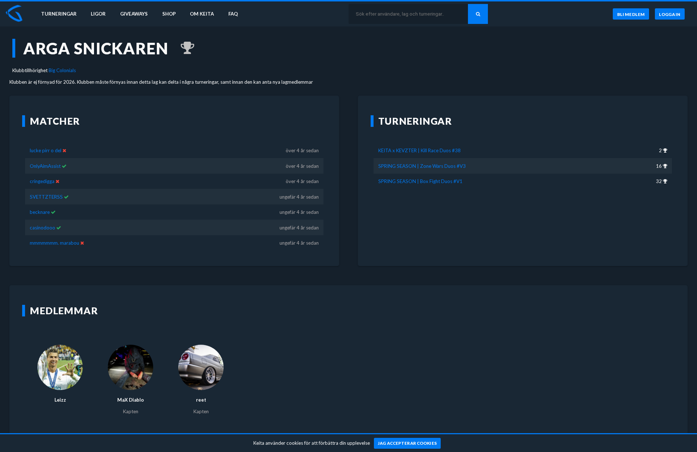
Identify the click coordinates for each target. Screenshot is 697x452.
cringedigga (42, 181)
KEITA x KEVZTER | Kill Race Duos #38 (419, 150)
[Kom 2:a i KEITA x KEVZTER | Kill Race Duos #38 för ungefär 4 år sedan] (184, 48)
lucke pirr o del (45, 150)
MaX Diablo (130, 400)
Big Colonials (62, 70)
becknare (40, 212)
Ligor (98, 14)
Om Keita (202, 14)
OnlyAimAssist (45, 166)
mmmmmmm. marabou (54, 243)
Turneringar (59, 14)
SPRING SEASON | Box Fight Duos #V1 (420, 181)
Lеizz (60, 400)
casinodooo (42, 228)
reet (201, 400)
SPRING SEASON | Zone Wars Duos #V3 (422, 166)
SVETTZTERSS (46, 197)
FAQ (233, 14)
